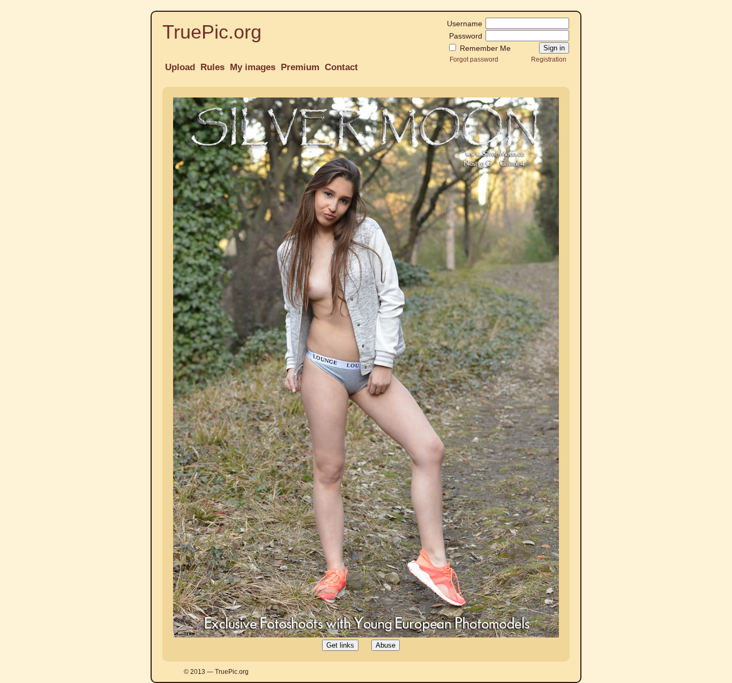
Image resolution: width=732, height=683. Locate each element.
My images (252, 67)
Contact (341, 67)
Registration (548, 59)
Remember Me (484, 48)
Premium (300, 67)
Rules (212, 67)
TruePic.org (212, 32)
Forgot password (474, 59)
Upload (180, 67)
